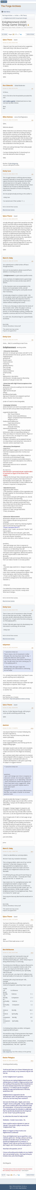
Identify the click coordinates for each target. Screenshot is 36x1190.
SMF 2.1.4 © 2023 (14, 1188)
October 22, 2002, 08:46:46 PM (10, 219)
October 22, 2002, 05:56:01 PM (10, 42)
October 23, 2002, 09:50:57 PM (10, 610)
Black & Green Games (9, 210)
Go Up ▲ (24, 1186)
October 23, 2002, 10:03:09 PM (10, 707)
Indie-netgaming (7, 1052)
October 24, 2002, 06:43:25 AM (10, 1060)
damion (6, 725)
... (18, 34)
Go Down (4, 34)
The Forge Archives (11, 6)
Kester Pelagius (9, 1057)
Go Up (3, 1175)
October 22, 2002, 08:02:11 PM (10, 174)
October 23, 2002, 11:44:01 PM (10, 851)
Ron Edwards (8, 85)
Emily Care (7, 171)
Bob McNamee (8, 950)
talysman (6, 645)
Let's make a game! (9, 101)
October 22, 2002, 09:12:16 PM (10, 339)
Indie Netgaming (13, 163)
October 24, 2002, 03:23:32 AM (10, 952)
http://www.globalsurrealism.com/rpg (20, 699)
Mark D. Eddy (8, 258)
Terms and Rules (17, 1186)
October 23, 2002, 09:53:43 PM (10, 647)
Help (10, 1186)
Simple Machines (22, 1188)
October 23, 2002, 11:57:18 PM (10, 919)
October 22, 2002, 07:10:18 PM (10, 120)
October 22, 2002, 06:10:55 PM (10, 88)
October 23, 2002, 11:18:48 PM (10, 728)
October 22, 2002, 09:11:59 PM (10, 261)
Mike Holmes (8, 117)
